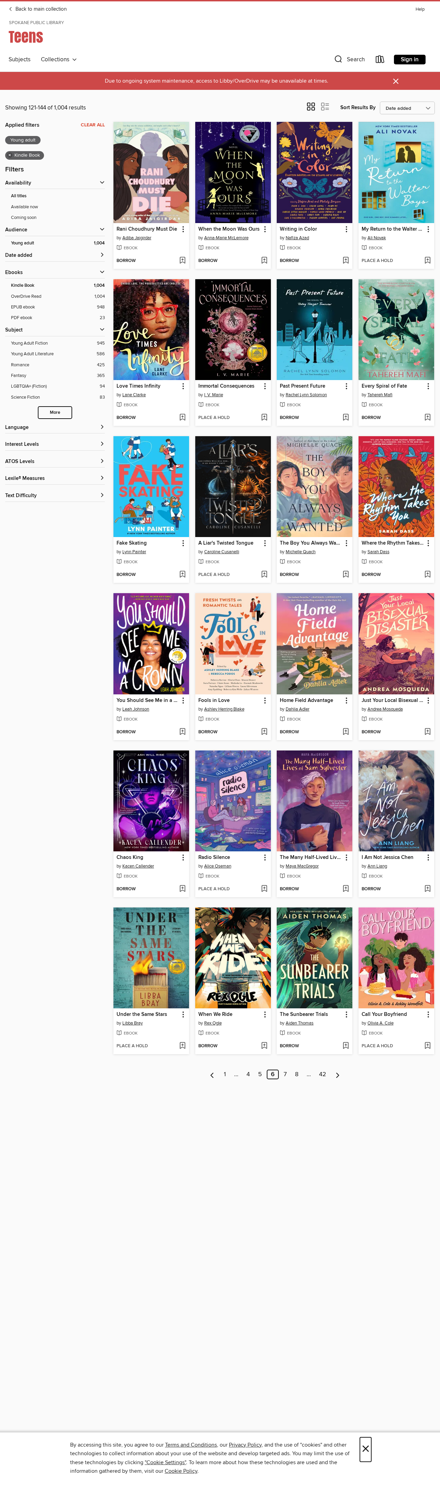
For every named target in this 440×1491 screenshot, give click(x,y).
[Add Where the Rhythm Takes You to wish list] (427, 574)
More (55, 413)
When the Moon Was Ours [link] (229, 229)
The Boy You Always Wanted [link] (311, 543)
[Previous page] (212, 1074)
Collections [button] (56, 59)
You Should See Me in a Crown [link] (148, 700)
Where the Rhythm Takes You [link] (393, 543)
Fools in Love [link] (214, 700)
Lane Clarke (134, 395)
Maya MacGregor (302, 866)
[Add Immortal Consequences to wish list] (264, 417)
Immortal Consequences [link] (226, 386)
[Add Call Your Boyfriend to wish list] (427, 1046)
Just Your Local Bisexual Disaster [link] (393, 700)
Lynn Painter (134, 552)
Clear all (93, 125)
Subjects (20, 59)
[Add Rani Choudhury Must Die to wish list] (182, 260)
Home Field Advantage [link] (306, 700)
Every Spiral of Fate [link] (384, 386)
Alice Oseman (217, 866)
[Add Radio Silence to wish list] (264, 889)
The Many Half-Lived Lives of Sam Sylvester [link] (311, 857)
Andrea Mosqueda (385, 709)
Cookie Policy (181, 1471)
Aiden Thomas (300, 1023)
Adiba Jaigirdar (136, 238)
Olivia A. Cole (380, 1023)
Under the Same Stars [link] (142, 1014)
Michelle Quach (301, 552)
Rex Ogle (213, 1023)
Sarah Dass (378, 552)
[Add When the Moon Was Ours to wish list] (264, 260)
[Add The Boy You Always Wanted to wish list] (345, 574)
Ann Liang (377, 866)
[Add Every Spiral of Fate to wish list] (427, 417)
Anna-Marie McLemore (226, 238)
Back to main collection (40, 9)
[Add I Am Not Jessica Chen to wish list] (427, 889)
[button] (349, 60)
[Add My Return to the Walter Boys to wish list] (427, 260)
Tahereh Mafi (380, 395)
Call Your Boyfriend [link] (384, 1014)
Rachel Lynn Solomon (306, 395)
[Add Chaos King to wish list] (182, 889)
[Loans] (380, 60)
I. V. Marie (213, 395)
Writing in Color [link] (298, 229)
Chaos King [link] (130, 857)
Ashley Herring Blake (224, 709)
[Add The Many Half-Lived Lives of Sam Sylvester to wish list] (345, 889)
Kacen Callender (138, 866)
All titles (18, 196)
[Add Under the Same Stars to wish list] (182, 1046)
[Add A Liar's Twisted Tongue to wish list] (264, 574)
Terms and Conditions (191, 1444)
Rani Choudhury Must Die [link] (147, 229)
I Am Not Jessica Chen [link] (388, 857)
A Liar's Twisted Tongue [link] (225, 543)
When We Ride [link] (215, 1014)
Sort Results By (358, 107)
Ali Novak (376, 238)
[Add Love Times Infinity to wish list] (182, 417)
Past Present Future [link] (302, 386)
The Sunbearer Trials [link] (304, 1014)
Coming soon (23, 217)
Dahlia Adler (297, 709)
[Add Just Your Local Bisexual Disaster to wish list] (427, 732)
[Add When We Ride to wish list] (264, 1046)
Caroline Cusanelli (221, 552)
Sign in (410, 59)
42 (322, 1074)
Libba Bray (132, 1023)
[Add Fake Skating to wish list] (182, 574)
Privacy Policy (245, 1444)
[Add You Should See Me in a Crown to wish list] (182, 732)
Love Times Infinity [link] (139, 386)
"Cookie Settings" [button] (165, 1462)
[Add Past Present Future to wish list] (345, 417)
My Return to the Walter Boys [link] (393, 229)
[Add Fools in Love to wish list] (264, 732)
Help (420, 9)
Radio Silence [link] (214, 857)
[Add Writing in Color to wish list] (345, 260)
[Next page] (337, 1074)
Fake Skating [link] (132, 543)
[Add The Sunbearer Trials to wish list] (345, 1046)
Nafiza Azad (297, 238)
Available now (24, 207)
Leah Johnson (135, 709)
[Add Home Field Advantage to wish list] (345, 732)
